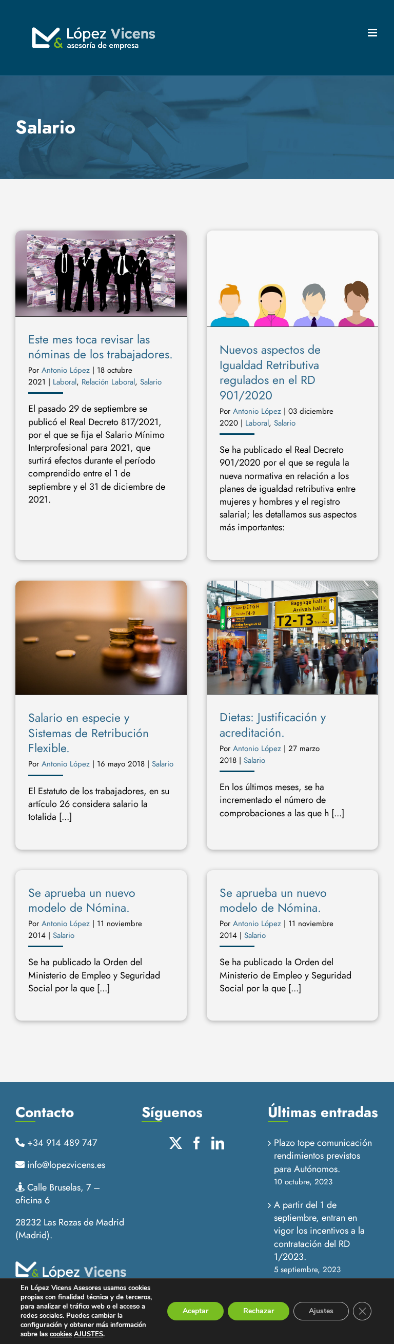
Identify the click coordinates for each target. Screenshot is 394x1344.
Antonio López (66, 370)
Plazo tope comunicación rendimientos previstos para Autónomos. (323, 1156)
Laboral (64, 382)
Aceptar (195, 1311)
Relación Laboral (108, 382)
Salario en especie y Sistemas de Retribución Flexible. (88, 733)
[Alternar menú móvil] (373, 32)
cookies (61, 1334)
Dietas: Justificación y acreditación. (273, 724)
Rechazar (258, 1311)
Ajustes (321, 1311)
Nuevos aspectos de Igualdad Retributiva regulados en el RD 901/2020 (270, 372)
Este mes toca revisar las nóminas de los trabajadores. (100, 347)
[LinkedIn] (217, 1143)
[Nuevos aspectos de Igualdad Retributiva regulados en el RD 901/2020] (292, 279)
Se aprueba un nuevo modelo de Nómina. (81, 900)
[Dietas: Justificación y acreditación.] (292, 638)
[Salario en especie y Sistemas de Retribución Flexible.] (101, 638)
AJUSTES (88, 1334)
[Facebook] (196, 1143)
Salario (151, 382)
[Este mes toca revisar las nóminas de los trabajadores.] (101, 273)
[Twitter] (175, 1143)
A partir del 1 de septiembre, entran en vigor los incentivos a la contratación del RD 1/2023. (319, 1231)
